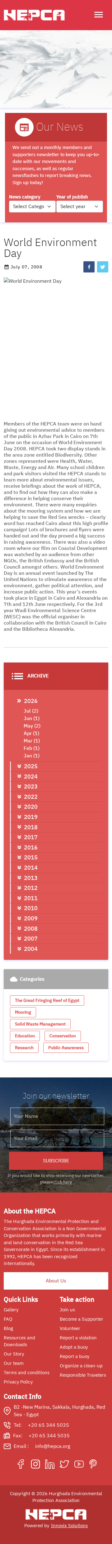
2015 (31, 857)
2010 (31, 908)
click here (62, 1182)
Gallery (11, 1309)
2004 (31, 949)
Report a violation (78, 1337)
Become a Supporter (81, 1319)
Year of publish (72, 196)
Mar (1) (32, 741)
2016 (31, 847)
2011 (31, 898)
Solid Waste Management (40, 1024)
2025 (31, 766)
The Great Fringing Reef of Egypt (47, 1000)
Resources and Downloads (19, 1341)
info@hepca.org (52, 1446)
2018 (31, 827)
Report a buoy (74, 1356)
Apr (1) (31, 733)
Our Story (14, 1354)
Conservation (62, 1036)
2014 (31, 867)
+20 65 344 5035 (48, 1425)
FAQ (8, 1319)
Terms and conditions (26, 1372)
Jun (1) (32, 718)
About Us (56, 1281)
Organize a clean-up (81, 1365)
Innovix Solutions (69, 1525)
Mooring (23, 1012)
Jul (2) (31, 711)
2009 (31, 918)
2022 (31, 797)
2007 (31, 938)
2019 (31, 817)
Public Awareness (66, 1047)
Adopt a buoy (74, 1347)
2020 (31, 806)
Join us (67, 1309)
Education (25, 1036)
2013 (31, 878)
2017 (31, 837)
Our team (14, 1363)
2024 (31, 776)
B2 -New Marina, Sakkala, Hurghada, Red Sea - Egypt (59, 1410)
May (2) (32, 726)
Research (24, 1047)
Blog (8, 1328)
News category (24, 196)
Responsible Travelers (83, 1375)
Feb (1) (32, 748)
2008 (31, 928)
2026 (31, 701)
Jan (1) (32, 756)
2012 (31, 888)
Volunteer (70, 1328)
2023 (31, 786)
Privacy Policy (18, 1382)
